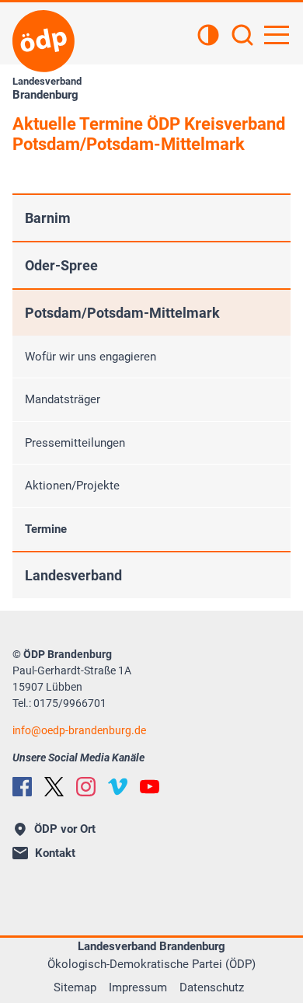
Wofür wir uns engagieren (90, 357)
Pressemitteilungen (75, 443)
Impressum (138, 987)
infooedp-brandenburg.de (79, 730)
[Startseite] (43, 41)
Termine (46, 529)
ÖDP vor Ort (65, 829)
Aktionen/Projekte (72, 486)
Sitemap (75, 987)
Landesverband (73, 575)
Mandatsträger (62, 399)
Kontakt (55, 853)
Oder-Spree (61, 265)
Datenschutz (211, 987)
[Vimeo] (117, 786)
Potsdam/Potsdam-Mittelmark (122, 313)
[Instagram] (86, 786)
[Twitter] (54, 786)
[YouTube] (149, 786)
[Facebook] (22, 786)
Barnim (48, 218)
